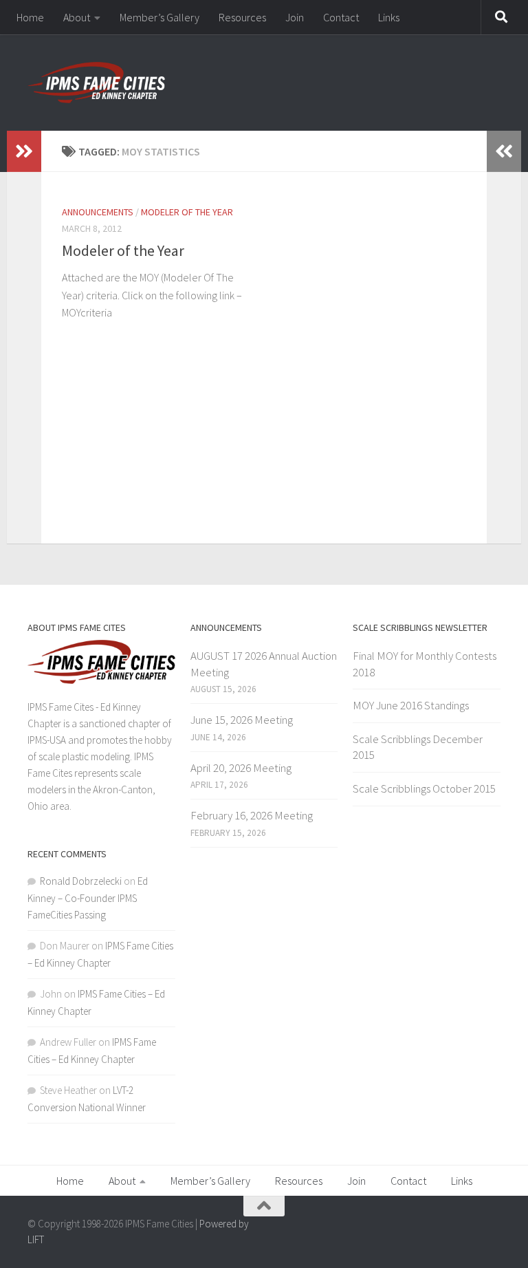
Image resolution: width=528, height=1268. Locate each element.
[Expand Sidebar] (24, 151)
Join (294, 17)
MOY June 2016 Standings (411, 705)
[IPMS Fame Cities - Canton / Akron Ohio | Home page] (96, 82)
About (76, 17)
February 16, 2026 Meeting (251, 815)
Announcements (97, 212)
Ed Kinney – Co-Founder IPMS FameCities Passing (88, 897)
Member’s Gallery (159, 17)
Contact (341, 17)
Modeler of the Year (187, 212)
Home (30, 17)
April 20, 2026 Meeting (241, 767)
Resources (242, 17)
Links (388, 17)
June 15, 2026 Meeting (241, 719)
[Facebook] (490, 1229)
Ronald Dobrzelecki (81, 881)
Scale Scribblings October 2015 (424, 788)
